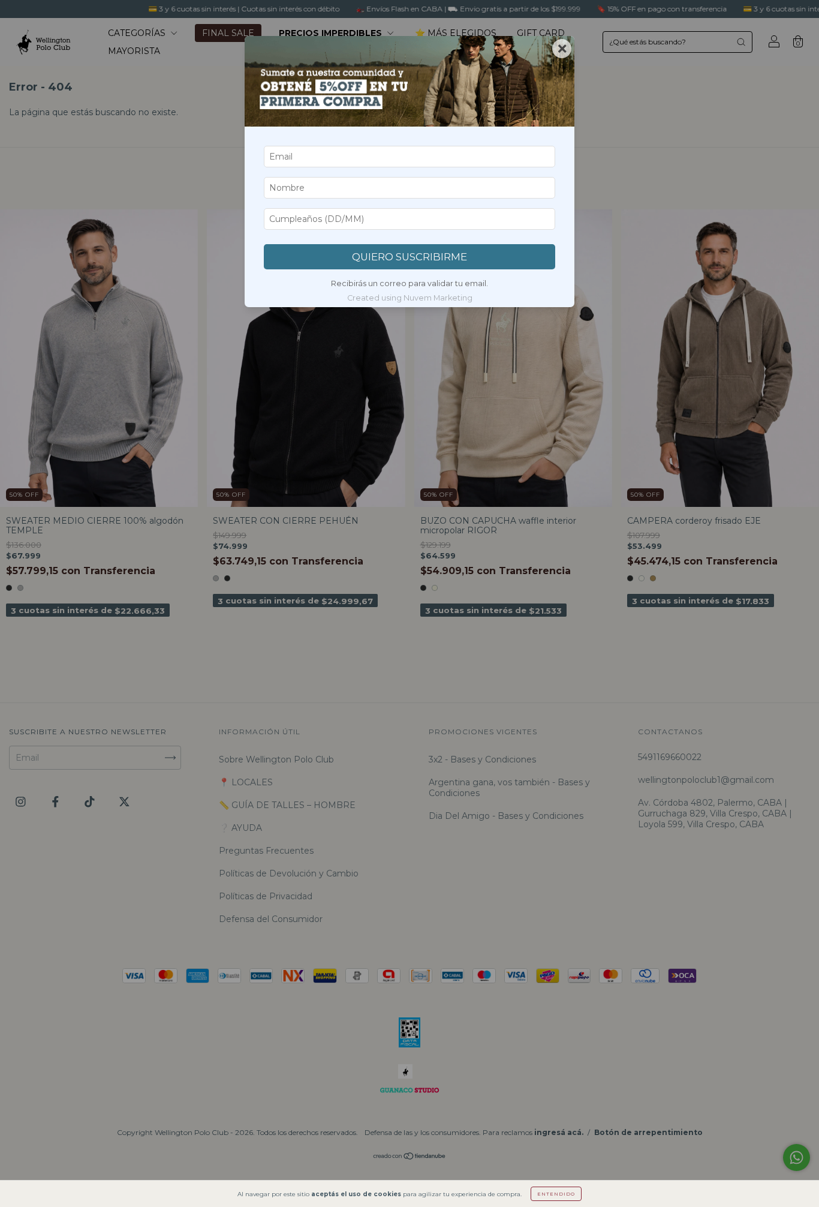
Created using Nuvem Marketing (409, 297)
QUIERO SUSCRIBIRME (409, 257)
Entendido (556, 1194)
